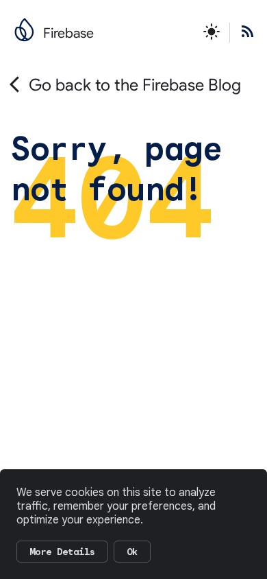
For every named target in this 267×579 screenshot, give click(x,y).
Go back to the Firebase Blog (135, 85)
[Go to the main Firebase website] (24, 26)
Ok (132, 551)
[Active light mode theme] (211, 33)
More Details (62, 551)
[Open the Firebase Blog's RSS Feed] (243, 33)
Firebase (68, 33)
